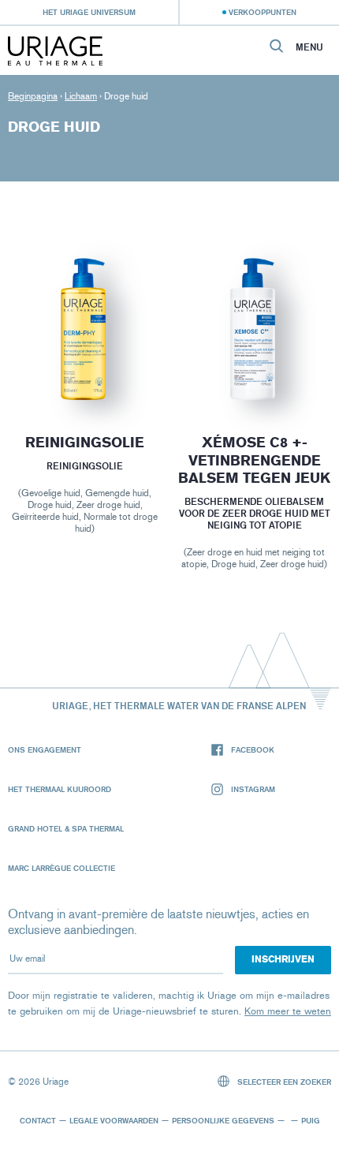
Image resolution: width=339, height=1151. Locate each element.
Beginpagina (33, 96)
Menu (309, 47)
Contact (38, 1120)
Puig (310, 1120)
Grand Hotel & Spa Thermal (66, 828)
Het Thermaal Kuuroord (59, 789)
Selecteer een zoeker (283, 1081)
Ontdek (85, 371)
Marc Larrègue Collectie (61, 868)
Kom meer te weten (287, 1011)
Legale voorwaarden (113, 1120)
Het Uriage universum (89, 12)
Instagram (253, 789)
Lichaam (81, 96)
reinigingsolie (84, 442)
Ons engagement (44, 749)
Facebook (252, 749)
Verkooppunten (262, 12)
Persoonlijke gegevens (223, 1120)
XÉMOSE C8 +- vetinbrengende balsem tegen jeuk (254, 460)
